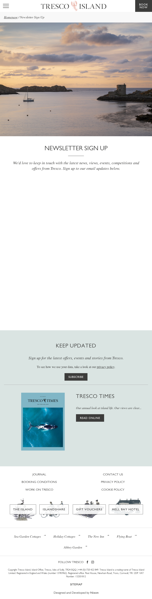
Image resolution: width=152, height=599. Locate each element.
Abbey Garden (73, 547)
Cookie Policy (112, 489)
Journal (39, 474)
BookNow (143, 6)
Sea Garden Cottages (27, 536)
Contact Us (113, 474)
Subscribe (76, 376)
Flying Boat (124, 536)
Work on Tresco (39, 489)
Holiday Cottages (64, 536)
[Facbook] (87, 562)
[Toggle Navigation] (6, 6)
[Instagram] (92, 562)
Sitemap (76, 584)
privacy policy (105, 367)
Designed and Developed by (76, 592)
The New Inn (96, 536)
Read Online (90, 418)
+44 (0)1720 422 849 (88, 569)
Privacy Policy (113, 482)
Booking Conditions (39, 482)
